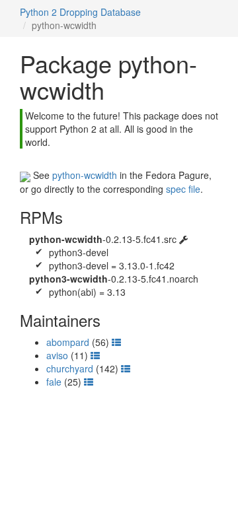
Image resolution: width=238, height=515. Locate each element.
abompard (67, 342)
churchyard (69, 368)
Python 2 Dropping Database (80, 11)
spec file (183, 188)
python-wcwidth (84, 175)
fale (53, 381)
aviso (57, 355)
